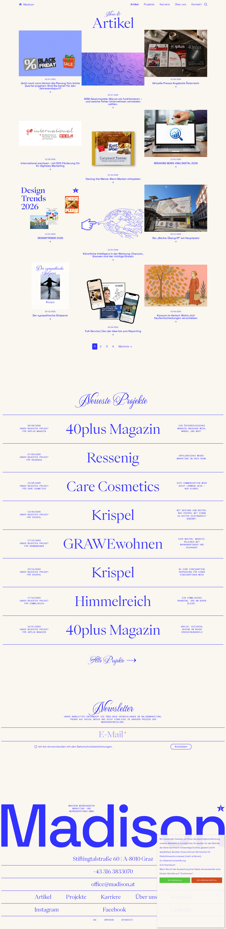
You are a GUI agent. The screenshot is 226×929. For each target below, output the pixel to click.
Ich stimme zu (175, 880)
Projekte (149, 4)
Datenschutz (127, 920)
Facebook (114, 909)
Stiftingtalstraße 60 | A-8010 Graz (113, 859)
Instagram (47, 909)
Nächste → (125, 346)
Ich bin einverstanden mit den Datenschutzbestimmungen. (75, 746)
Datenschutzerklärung (174, 860)
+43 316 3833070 (113, 871)
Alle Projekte (107, 660)
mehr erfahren (193, 856)
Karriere (165, 4)
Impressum (109, 920)
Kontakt (196, 4)
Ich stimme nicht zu (207, 880)
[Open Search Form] (204, 4)
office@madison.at (113, 884)
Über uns (180, 4)
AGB (94, 920)
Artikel (135, 4)
